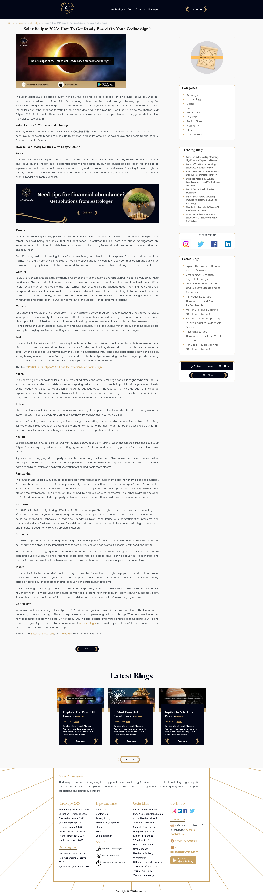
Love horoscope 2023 (70, 827)
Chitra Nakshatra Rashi (145, 818)
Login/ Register (104, 835)
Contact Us (140, 9)
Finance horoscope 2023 (72, 818)
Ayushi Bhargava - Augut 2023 (74, 866)
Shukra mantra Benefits (145, 809)
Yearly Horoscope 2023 (71, 840)
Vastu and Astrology (143, 875)
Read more (80, 741)
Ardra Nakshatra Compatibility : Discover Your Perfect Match (203, 173)
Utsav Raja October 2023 (72, 853)
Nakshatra (193, 125)
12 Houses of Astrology (145, 866)
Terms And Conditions (107, 822)
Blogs (130, 9)
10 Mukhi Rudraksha (143, 822)
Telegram (66, 633)
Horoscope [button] (153, 9)
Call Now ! (208, 375)
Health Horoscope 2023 (71, 835)
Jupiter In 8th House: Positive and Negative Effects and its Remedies (203, 288)
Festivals (192, 117)
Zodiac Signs (194, 121)
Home (11, 23)
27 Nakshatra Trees (143, 840)
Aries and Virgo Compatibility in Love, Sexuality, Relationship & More (203, 323)
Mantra (191, 130)
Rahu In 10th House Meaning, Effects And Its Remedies (201, 166)
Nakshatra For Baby (143, 853)
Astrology (192, 95)
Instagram (37, 633)
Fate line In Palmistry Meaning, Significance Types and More (202, 159)
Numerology (194, 99)
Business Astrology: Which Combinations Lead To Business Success (203, 182)
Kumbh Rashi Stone (143, 835)
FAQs (98, 831)
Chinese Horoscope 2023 (72, 831)
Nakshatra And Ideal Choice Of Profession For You (202, 209)
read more (80, 716)
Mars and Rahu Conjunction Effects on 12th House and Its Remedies (201, 218)
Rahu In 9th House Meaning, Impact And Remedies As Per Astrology (201, 200)
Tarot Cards (194, 112)
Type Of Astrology (142, 870)
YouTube (49, 633)
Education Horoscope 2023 (73, 814)
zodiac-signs (34, 23)
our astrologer (87, 623)
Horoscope (193, 108)
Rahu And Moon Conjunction (148, 814)
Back (87, 649)
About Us (101, 809)
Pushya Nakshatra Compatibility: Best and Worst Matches (203, 336)
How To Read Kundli (143, 844)
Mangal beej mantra (143, 831)
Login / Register (196, 9)
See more (130, 759)
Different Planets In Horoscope (149, 862)
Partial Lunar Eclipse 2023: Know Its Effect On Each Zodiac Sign (65, 367)
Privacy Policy (103, 818)
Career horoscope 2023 (71, 822)
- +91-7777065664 (186, 840)
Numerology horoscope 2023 (74, 809)
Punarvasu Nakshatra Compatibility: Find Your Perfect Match (200, 301)
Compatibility (195, 134)
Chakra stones (140, 849)
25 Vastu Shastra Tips (144, 827)
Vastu (190, 103)
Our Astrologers (118, 9)
